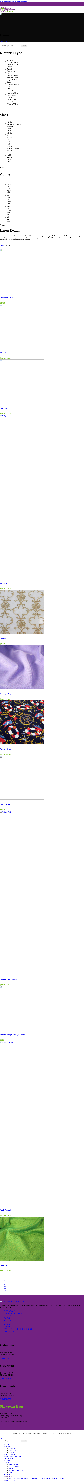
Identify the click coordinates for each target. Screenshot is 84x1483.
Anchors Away (5, 749)
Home (2, 245)
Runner (9, 159)
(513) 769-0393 (5, 1399)
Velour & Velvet (12, 104)
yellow (9, 204)
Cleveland (12, 1450)
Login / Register (10, 1480)
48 (5, 1286)
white (8, 221)
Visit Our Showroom (16, 1470)
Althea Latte (4, 639)
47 (5, 1284)
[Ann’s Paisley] (22, 799)
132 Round (10, 133)
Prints (8, 184)
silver (8, 219)
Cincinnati (12, 1452)
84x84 (9, 144)
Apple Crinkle (5, 1265)
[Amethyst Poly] (22, 688)
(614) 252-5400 (5, 1358)
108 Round (10, 122)
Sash (8, 162)
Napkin (9, 157)
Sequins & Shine (12, 93)
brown (9, 210)
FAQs (11, 1468)
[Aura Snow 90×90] (22, 292)
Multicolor (10, 182)
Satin (8, 89)
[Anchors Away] (22, 744)
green (8, 215)
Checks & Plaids (12, 64)
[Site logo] (7, 12)
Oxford (9, 82)
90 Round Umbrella (13, 148)
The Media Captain (64, 1433)
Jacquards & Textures (14, 80)
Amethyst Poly (5, 694)
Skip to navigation (6, 1)
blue (8, 208)
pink (8, 199)
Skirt (8, 164)
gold (8, 212)
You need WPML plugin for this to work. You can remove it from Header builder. (37, 1478)
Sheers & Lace (12, 95)
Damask (9, 69)
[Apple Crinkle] (22, 1260)
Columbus (12, 1449)
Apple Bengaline (6, 1210)
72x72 (9, 140)
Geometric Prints (12, 75)
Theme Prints (11, 102)
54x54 (9, 135)
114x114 (9, 129)
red (8, 217)
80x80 (9, 142)
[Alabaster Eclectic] (22, 348)
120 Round (10, 131)
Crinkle (9, 67)
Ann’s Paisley (5, 804)
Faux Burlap (11, 71)
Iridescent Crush (12, 78)
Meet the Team (14, 1464)
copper (9, 191)
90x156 (9, 153)
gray (8, 193)
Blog (10, 1472)
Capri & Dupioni (12, 62)
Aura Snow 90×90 (6, 298)
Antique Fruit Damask (8, 980)
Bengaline (10, 60)
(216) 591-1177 (5, 1379)
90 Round (10, 146)
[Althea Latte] (22, 633)
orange (9, 197)
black (8, 206)
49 (5, 1288)
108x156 (10, 126)
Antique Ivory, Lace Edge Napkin (12, 1035)
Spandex (10, 97)
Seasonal (10, 91)
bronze (9, 188)
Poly (8, 86)
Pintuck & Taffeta (13, 84)
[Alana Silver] (22, 403)
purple (9, 201)
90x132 (9, 151)
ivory (8, 195)
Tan (8, 186)
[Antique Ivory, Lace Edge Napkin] (22, 1029)
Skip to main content (20, 1)
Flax (8, 73)
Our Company (14, 1466)
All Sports (3, 583)
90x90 (9, 155)
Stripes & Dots (12, 100)
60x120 (9, 137)
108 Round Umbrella (14, 124)
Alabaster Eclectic (6, 353)
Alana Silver (4, 408)
